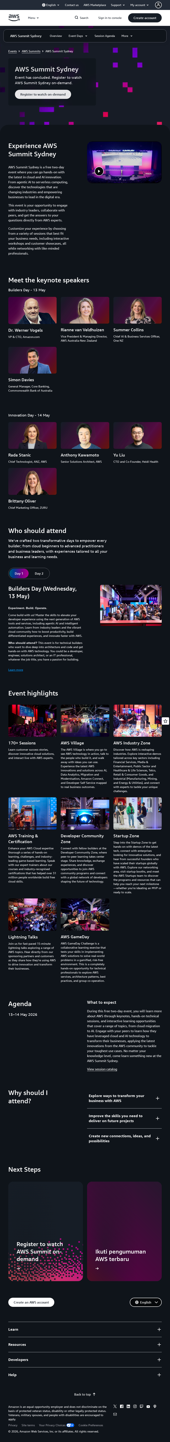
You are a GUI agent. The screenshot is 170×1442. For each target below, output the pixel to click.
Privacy (12, 1425)
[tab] (19, 573)
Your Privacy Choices (52, 1425)
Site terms (28, 1425)
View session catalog (102, 1069)
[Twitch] (141, 1407)
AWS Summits (31, 51)
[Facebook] (121, 1407)
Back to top (82, 1394)
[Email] (115, 1415)
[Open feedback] (165, 721)
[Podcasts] (155, 1407)
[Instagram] (135, 1407)
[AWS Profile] (158, 5)
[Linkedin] (128, 1407)
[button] (145, 17)
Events (12, 51)
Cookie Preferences (91, 1425)
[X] (115, 1407)
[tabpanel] (85, 628)
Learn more (15, 669)
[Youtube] (148, 1407)
